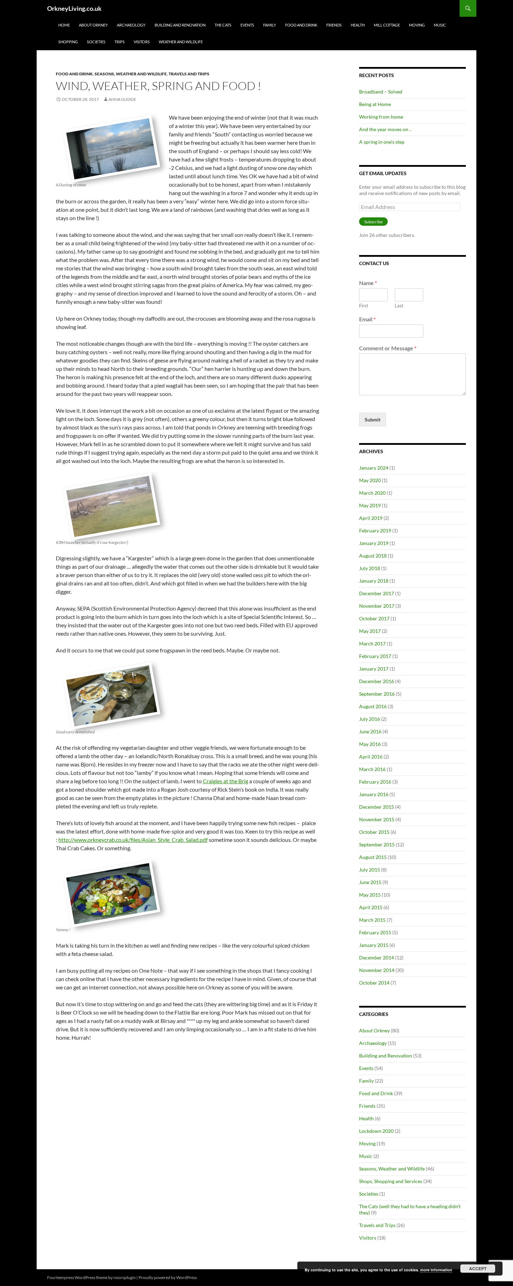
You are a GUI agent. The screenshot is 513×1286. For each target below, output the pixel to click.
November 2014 (376, 970)
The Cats (223, 25)
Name (368, 282)
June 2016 (370, 731)
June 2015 (370, 882)
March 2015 (372, 920)
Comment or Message (387, 348)
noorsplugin (124, 1277)
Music (440, 25)
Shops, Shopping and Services (390, 1181)
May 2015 (370, 895)
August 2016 (373, 706)
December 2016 (376, 681)
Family (269, 25)
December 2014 (376, 957)
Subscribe (373, 221)
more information (436, 1269)
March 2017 (372, 643)
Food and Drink (301, 25)
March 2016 (372, 769)
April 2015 (370, 907)
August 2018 (373, 556)
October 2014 (374, 983)
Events (247, 25)
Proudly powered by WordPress (168, 1277)
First (363, 305)
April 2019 (370, 518)
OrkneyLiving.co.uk (74, 8)
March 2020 (372, 493)
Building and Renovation (180, 25)
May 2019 (370, 505)
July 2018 (369, 568)
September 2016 (377, 694)
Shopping (68, 41)
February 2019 (375, 530)
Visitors (142, 41)
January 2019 (373, 543)
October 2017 (374, 618)
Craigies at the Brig (225, 781)
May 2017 (370, 631)
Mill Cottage (387, 25)
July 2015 (369, 870)
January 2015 (373, 945)
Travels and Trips (189, 73)
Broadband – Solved (380, 92)
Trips (119, 41)
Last (399, 305)
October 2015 (374, 832)
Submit (372, 420)
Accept (477, 1268)
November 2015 (376, 819)
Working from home (381, 117)
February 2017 (375, 656)
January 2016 (373, 794)
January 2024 (373, 468)
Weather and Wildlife (181, 41)
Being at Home (375, 104)
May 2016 (370, 744)
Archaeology (131, 25)
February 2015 (375, 932)
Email (367, 319)
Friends (334, 25)
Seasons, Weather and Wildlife (131, 73)
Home (64, 25)
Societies (96, 41)
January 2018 (373, 581)
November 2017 (376, 606)
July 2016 (369, 719)
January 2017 (373, 669)
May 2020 (370, 480)
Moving (417, 25)
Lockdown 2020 (376, 1131)
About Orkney (93, 25)
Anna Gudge (122, 99)
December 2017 (376, 593)
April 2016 (370, 757)
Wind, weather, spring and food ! (158, 85)
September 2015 (377, 844)
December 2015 (376, 807)
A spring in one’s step (381, 142)
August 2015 (373, 857)
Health (358, 25)
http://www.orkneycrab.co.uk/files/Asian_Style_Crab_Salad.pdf (133, 839)
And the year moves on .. (385, 129)
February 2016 (375, 782)
